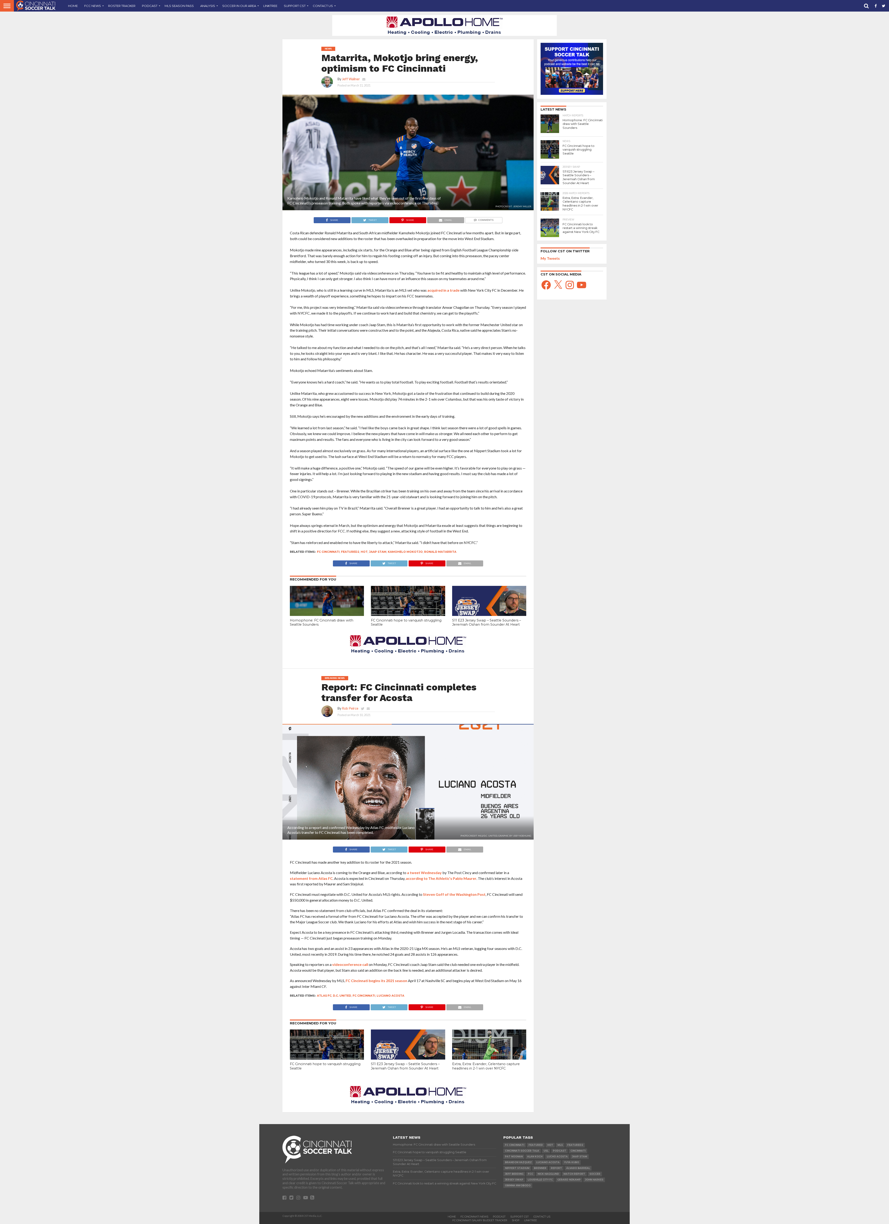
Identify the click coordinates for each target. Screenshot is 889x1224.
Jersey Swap (514, 1179)
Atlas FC (324, 995)
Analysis (207, 6)
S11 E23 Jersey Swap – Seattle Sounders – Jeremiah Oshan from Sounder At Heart (486, 622)
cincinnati (577, 1150)
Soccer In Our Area (239, 6)
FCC (530, 1173)
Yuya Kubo (571, 1162)
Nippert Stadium (517, 1168)
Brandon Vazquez (518, 1162)
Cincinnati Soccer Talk (522, 1150)
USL (546, 1150)
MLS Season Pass (179, 6)
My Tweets (550, 258)
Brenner (540, 1168)
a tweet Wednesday (424, 872)
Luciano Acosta (390, 995)
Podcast (149, 6)
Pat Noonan (514, 1156)
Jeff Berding (514, 1173)
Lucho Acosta (557, 1156)
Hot (364, 551)
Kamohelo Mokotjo (405, 551)
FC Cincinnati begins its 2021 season (376, 980)
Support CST (295, 6)
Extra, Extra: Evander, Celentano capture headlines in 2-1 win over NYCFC (486, 1066)
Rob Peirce (350, 708)
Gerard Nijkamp (569, 1179)
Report (556, 1168)
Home (73, 6)
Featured (536, 1145)
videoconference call (350, 964)
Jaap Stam (377, 551)
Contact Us (323, 6)
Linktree (270, 6)
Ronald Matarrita (440, 551)
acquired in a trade (443, 290)
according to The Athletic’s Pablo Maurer (441, 878)
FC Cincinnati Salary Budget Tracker (479, 1220)
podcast (559, 1150)
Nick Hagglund (548, 1173)
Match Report (574, 1173)
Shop (516, 1220)
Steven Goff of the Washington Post (454, 894)
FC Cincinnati (328, 551)
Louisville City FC (540, 1179)
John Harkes (594, 1179)
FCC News (92, 6)
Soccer (594, 1173)
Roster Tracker (121, 6)
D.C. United (342, 995)
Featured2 (350, 551)
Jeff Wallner (351, 79)
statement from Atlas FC (311, 878)
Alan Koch (534, 1156)
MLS (560, 1145)
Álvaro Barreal (578, 1168)
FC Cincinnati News (474, 1216)
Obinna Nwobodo (518, 1185)
